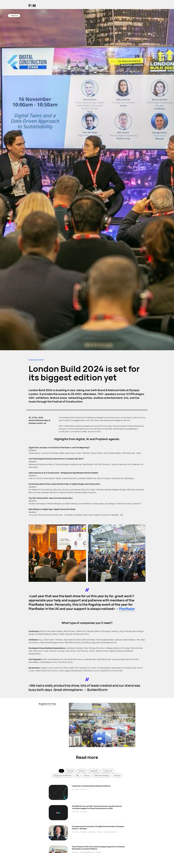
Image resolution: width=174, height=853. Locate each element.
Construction (107, 771)
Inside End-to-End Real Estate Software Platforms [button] (91, 786)
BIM (77, 775)
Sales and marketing (101, 775)
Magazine (117, 6)
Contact (136, 6)
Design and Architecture (62, 775)
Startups (117, 775)
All (61, 771)
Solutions (81, 771)
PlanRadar (127, 608)
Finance (86, 775)
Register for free (47, 703)
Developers (94, 771)
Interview (70, 771)
